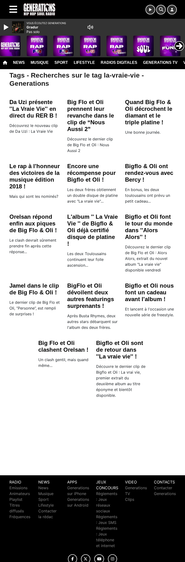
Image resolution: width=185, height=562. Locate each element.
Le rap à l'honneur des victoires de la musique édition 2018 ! (34, 176)
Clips (129, 499)
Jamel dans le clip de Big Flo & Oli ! (34, 289)
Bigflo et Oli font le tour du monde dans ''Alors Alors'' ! (148, 226)
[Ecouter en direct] (150, 9)
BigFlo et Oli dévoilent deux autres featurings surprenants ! (90, 295)
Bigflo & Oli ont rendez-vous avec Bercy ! (149, 173)
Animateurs (19, 493)
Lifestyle (84, 62)
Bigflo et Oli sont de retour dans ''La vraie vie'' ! (119, 350)
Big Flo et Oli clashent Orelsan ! (63, 346)
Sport (61, 62)
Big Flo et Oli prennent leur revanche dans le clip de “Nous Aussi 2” (90, 115)
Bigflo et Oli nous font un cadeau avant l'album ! (149, 292)
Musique (40, 62)
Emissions (18, 487)
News (19, 62)
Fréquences (19, 516)
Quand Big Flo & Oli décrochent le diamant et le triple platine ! (148, 112)
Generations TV (160, 62)
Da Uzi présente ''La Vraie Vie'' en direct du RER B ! (33, 109)
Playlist (15, 499)
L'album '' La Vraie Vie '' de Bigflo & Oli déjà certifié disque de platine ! (92, 230)
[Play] (7, 27)
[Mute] (90, 27)
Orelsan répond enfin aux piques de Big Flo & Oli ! (33, 223)
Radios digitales (119, 62)
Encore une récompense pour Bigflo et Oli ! (91, 173)
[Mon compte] (172, 9)
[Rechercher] (161, 9)
